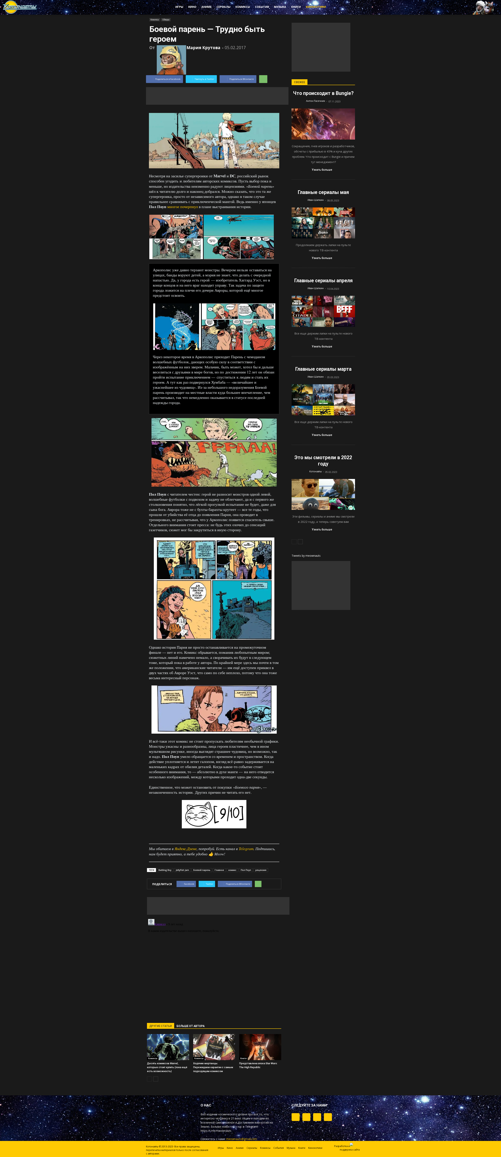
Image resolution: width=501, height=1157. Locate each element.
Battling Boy (165, 869)
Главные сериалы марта (323, 369)
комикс (232, 869)
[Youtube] (328, 1117)
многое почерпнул (182, 206)
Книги (296, 7)
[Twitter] (306, 1117)
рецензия (260, 869)
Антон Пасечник (315, 101)
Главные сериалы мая (323, 192)
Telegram (246, 848)
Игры (179, 7)
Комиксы (242, 7)
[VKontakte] (317, 1117)
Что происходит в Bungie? (323, 93)
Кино (192, 7)
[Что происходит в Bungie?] (323, 124)
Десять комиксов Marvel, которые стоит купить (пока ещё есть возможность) (167, 1067)
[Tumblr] (296, 1117)
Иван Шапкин (316, 200)
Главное (219, 869)
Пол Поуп (246, 869)
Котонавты (315, 471)
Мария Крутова (203, 47)
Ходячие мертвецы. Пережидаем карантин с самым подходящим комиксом (213, 1067)
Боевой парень (201, 869)
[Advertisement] (217, 96)
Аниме (206, 7)
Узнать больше (322, 169)
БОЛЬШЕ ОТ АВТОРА (191, 1026)
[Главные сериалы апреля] (323, 311)
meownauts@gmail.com (241, 1139)
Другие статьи (160, 1026)
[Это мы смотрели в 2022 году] (323, 494)
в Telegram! (250, 1126)
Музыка (280, 7)
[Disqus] (214, 966)
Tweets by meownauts (306, 555)
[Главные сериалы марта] (323, 399)
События (262, 7)
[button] (344, 7)
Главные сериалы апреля (323, 280)
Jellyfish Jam (182, 869)
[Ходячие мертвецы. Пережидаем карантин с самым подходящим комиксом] (214, 1047)
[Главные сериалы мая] (323, 223)
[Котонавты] (20, 13)
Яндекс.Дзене (186, 848)
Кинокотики (316, 7)
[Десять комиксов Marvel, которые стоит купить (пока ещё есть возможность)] (168, 1047)
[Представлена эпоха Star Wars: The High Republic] (260, 1047)
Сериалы (223, 7)
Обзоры (165, 19)
